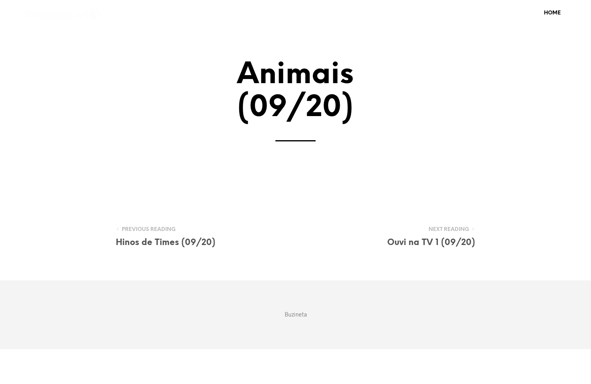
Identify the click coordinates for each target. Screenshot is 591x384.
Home (552, 13)
